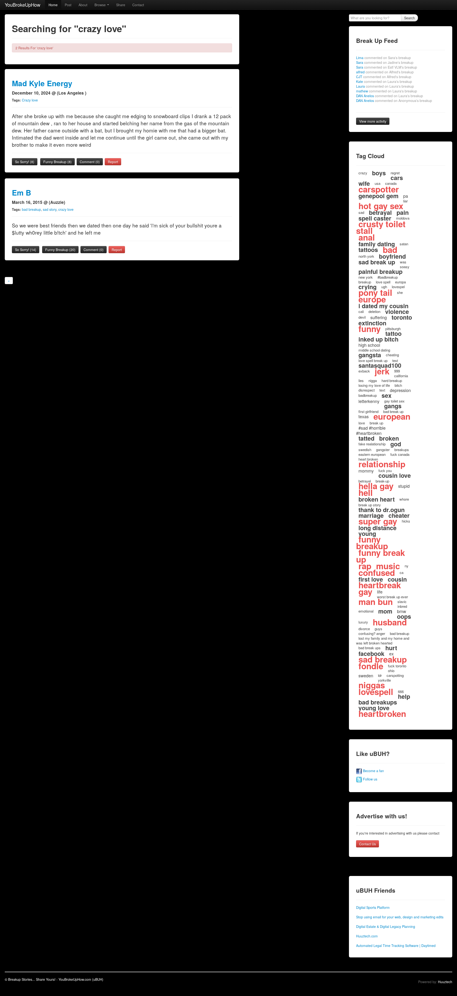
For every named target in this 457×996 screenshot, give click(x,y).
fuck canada (399, 454)
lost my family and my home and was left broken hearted (382, 640)
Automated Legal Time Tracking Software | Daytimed (396, 945)
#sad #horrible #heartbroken (371, 430)
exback (364, 370)
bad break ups (369, 647)
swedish (364, 449)
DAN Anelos (389, 95)
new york (365, 277)
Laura (385, 86)
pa (405, 196)
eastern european (372, 454)
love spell (383, 281)
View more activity (372, 121)
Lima (383, 57)
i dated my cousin (383, 306)
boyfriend (392, 256)
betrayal (380, 212)
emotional (365, 611)
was (403, 261)
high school (369, 345)
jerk (382, 371)
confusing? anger (371, 633)
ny (406, 565)
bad (390, 250)
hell (365, 492)
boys (379, 173)
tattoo (393, 333)
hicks (406, 520)
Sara (384, 62)
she (400, 292)
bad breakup (31, 209)
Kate (384, 81)
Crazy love (30, 100)
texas (363, 416)
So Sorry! (24, 161)
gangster (383, 449)
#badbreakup (388, 277)
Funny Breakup (57, 161)
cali (361, 311)
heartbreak (379, 585)
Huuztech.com (367, 936)
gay (365, 592)
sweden (365, 675)
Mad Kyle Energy (42, 83)
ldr (380, 675)
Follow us (369, 779)
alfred (385, 72)
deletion (374, 311)
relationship (381, 464)
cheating (392, 354)
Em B (21, 192)
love (361, 422)
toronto (402, 317)
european (391, 416)
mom (385, 611)
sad (361, 212)
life (379, 592)
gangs (393, 406)
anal (366, 237)
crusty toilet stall (381, 227)
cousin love (394, 475)
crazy (362, 172)
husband (390, 622)
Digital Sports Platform (373, 907)
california (401, 375)
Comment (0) (90, 161)
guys (378, 628)
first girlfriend (368, 411)
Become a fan (373, 770)
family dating (376, 244)
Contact (138, 4)
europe (372, 299)
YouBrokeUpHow (22, 4)
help (404, 696)
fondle (370, 666)
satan (404, 243)
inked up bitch (378, 339)
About (83, 4)
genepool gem (378, 195)
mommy (366, 471)
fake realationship (372, 443)
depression (400, 390)
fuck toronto (397, 665)
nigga (372, 380)
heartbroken (382, 713)
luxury (363, 621)
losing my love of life (374, 385)
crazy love (66, 209)
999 (397, 370)
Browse (100, 4)
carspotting (395, 675)
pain (403, 212)
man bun (375, 602)
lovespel (398, 286)
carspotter (378, 189)
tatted (366, 438)
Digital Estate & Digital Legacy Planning (385, 926)
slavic (402, 601)
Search (409, 17)
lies (361, 380)
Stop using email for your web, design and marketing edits (399, 917)
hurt (391, 648)
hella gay (375, 486)
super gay (377, 521)
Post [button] (68, 4)
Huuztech (445, 981)
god (395, 444)
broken (389, 438)
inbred (402, 606)
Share (120, 4)
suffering (378, 317)
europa (400, 281)
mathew (386, 91)
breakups (401, 449)
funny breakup (372, 542)
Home (53, 4)
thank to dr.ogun (381, 509)
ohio (391, 670)
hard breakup (392, 380)
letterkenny (368, 401)
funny (369, 329)
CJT (383, 76)
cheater (399, 515)
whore (404, 499)
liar (405, 200)
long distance (377, 527)
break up (376, 422)
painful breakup (380, 271)
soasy (404, 266)
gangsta (369, 355)
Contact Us (367, 843)
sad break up (376, 262)
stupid (404, 486)
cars (397, 177)
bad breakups (377, 702)
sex (387, 395)
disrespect (366, 389)
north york (366, 256)
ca (401, 572)
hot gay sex (380, 206)
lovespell (375, 692)
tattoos (368, 249)
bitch (398, 385)
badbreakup (367, 395)
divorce (364, 628)
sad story (49, 209)
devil (362, 317)
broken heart (376, 499)
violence (397, 311)
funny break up (380, 556)
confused (376, 572)
